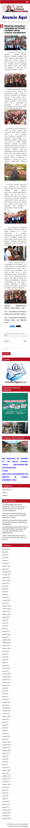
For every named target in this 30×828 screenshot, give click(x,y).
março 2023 (5, 665)
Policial (4, 492)
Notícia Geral (5, 489)
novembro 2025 (6, 574)
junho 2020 (5, 759)
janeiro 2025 (5, 603)
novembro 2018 (6, 813)
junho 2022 (5, 691)
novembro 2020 (6, 745)
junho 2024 (5, 623)
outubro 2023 (6, 645)
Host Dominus (24, 826)
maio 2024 (5, 625)
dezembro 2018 (6, 810)
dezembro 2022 (6, 674)
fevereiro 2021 (6, 736)
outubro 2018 (6, 815)
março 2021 (5, 733)
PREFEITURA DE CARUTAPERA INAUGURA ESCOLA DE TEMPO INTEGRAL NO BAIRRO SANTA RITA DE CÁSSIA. (14, 515)
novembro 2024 (6, 608)
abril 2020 (5, 764)
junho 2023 (5, 657)
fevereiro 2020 (6, 770)
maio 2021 (5, 728)
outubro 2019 (6, 781)
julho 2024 (5, 620)
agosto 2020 (5, 753)
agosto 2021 (5, 719)
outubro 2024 (6, 611)
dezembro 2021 (6, 708)
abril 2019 (5, 798)
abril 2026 (5, 560)
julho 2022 (5, 688)
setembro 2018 (6, 818)
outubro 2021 (6, 713)
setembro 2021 (6, 716)
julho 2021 (5, 722)
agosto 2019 (5, 787)
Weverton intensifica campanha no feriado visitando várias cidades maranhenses (15, 29)
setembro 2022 (6, 682)
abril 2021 (5, 730)
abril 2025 (5, 594)
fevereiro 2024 (6, 634)
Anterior (6, 341)
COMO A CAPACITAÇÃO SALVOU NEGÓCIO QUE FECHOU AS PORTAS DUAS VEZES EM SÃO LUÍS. (14, 537)
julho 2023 (5, 654)
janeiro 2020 (5, 773)
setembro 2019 (6, 784)
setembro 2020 (6, 750)
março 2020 (5, 767)
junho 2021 (5, 725)
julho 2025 (5, 586)
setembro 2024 (6, 614)
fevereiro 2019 (6, 804)
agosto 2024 (5, 617)
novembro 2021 (6, 711)
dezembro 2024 (6, 606)
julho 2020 (5, 756)
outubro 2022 (6, 679)
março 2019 (5, 801)
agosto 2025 (5, 583)
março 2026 (5, 563)
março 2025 (5, 597)
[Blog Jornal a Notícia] (15, 8)
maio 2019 (5, 796)
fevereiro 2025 (6, 600)
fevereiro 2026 (6, 566)
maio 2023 (5, 660)
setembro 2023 (6, 648)
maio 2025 (5, 591)
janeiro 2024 (5, 637)
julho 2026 (5, 552)
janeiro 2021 (5, 739)
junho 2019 (5, 793)
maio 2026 (5, 557)
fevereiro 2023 (6, 668)
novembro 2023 (6, 643)
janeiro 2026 (5, 569)
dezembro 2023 (6, 640)
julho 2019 (5, 790)
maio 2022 (5, 693)
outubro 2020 (6, 747)
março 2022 (5, 699)
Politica (4, 495)
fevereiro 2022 (6, 702)
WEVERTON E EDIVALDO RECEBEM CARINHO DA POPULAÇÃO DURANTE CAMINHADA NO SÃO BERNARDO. (14, 522)
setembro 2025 (6, 580)
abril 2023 (5, 662)
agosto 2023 (5, 651)
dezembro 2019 (6, 776)
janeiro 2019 (5, 807)
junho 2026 (5, 555)
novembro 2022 (6, 677)
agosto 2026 (5, 549)
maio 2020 (5, 762)
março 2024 (5, 631)
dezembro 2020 (6, 742)
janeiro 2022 (5, 705)
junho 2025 (5, 589)
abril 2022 (5, 696)
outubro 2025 (6, 577)
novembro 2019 (6, 779)
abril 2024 (5, 628)
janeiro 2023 (5, 671)
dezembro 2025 (6, 572)
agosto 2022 (5, 685)
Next (25, 341)
